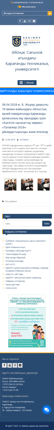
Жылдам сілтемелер (14, 13)
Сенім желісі (11, 288)
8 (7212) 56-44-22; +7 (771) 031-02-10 (28, 3)
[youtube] (25, 21)
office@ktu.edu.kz (29, 7)
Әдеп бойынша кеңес (15, 247)
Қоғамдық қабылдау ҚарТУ (18, 250)
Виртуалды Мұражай (15, 257)
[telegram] (34, 21)
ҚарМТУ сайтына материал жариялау (23, 277)
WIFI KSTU (10, 264)
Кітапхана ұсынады (14, 261)
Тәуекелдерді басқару (16, 254)
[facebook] (20, 21)
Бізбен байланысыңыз (12, 378)
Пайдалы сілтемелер (15, 281)
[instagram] (29, 21)
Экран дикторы (13, 284)
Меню (30, 82)
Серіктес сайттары (14, 274)
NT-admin (24, 139)
